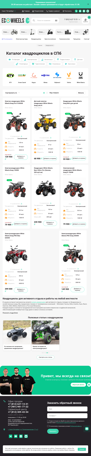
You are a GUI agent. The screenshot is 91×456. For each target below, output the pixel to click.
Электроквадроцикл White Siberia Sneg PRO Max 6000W (14, 236)
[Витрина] (44, 92)
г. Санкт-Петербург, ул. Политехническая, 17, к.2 (23, 429)
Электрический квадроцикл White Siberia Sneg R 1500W (72, 170)
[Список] (47, 92)
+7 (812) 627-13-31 (18, 404)
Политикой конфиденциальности (66, 422)
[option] (10, 32)
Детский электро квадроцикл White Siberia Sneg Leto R (43, 103)
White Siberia (8, 108)
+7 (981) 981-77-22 (18, 406)
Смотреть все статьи (45, 357)
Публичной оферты (76, 426)
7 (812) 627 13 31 (71, 19)
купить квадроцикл (38, 302)
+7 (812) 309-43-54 (18, 412)
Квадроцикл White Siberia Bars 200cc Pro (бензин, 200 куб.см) (43, 170)
